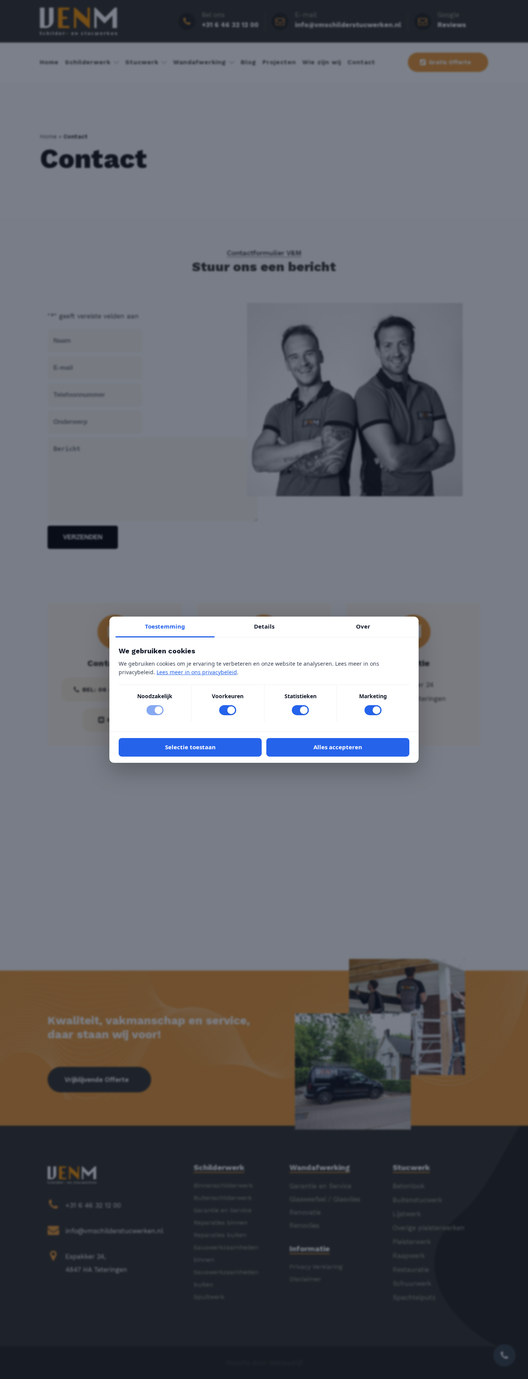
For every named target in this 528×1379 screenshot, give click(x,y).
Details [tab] (264, 626)
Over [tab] (363, 626)
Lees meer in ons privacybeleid (197, 672)
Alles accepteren (337, 747)
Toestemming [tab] (165, 626)
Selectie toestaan (190, 747)
